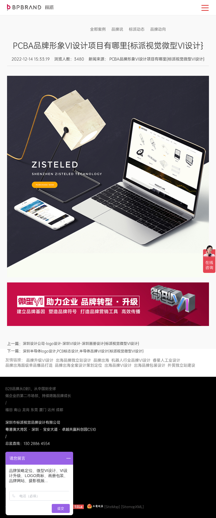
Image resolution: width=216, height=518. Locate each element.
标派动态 (137, 29)
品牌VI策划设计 (30, 7)
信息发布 (179, 29)
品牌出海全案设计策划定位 (78, 365)
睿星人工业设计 (166, 360)
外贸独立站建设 (181, 365)
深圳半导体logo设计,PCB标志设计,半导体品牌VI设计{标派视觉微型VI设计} (83, 351)
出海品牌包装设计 (149, 365)
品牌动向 (158, 29)
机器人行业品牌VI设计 (130, 360)
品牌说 (117, 29)
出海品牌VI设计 (118, 365)
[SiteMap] (112, 507)
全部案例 (98, 29)
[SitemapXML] (132, 507)
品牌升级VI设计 (39, 360)
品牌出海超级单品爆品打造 (29, 365)
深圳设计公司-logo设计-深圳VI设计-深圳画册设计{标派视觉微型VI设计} (81, 343)
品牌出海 (101, 360)
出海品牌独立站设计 (73, 360)
